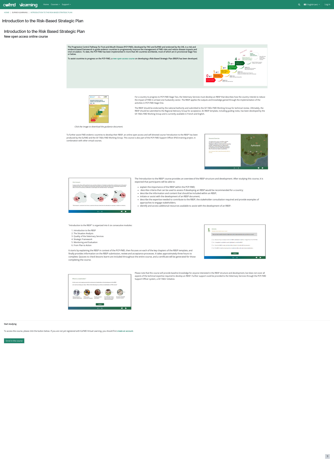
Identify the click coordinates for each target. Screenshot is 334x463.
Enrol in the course (14, 340)
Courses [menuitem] (54, 4)
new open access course (124, 58)
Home (6, 12)
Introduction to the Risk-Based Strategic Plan (51, 12)
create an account (125, 331)
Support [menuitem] (65, 4)
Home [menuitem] (46, 4)
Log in (327, 4)
